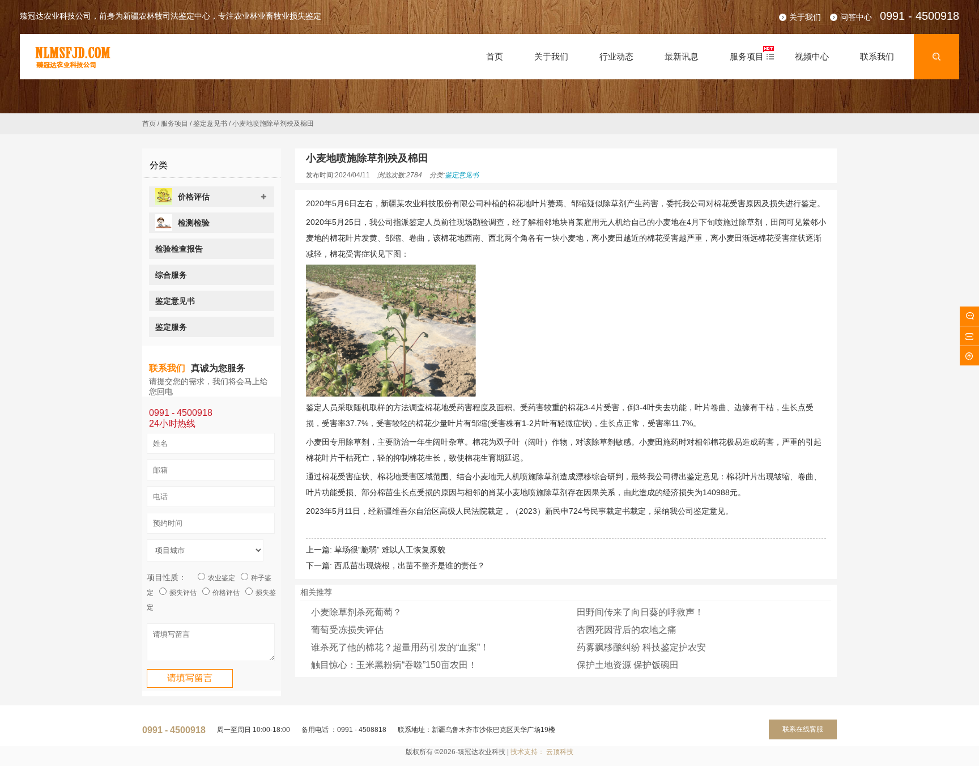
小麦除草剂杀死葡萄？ (356, 612)
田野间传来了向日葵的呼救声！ (640, 612)
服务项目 (174, 123)
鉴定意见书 (210, 123)
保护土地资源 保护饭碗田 (628, 665)
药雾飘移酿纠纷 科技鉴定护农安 (641, 647)
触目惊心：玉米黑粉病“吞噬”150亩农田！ (394, 665)
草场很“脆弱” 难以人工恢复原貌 (389, 549)
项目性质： (166, 577)
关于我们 (805, 17)
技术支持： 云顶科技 (541, 752)
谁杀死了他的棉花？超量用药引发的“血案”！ (400, 647)
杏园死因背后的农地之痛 (626, 630)
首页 (149, 123)
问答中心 (856, 17)
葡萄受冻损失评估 (347, 630)
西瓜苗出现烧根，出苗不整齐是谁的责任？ (409, 565)
